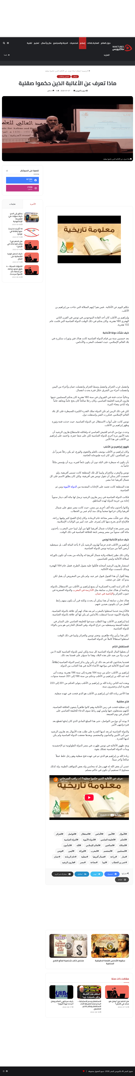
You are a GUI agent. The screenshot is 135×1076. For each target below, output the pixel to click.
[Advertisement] (67, 18)
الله (78, 845)
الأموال (122, 834)
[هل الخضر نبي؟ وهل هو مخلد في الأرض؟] (117, 992)
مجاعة (93, 862)
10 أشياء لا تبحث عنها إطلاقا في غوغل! (15, 231)
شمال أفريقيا (98, 856)
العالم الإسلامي (92, 845)
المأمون (67, 845)
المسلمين (121, 851)
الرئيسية (85, 71)
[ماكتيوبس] (122, 48)
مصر (82, 862)
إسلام (82, 43)
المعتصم (107, 851)
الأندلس (98, 834)
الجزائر (59, 834)
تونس (59, 851)
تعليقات (12, 204)
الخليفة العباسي (107, 839)
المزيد (106, 55)
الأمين (110, 834)
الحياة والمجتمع (60, 43)
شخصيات (74, 43)
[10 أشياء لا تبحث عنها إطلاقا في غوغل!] (31, 232)
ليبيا (104, 862)
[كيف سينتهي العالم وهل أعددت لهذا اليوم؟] (61, 992)
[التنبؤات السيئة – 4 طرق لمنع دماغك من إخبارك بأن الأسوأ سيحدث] (31, 270)
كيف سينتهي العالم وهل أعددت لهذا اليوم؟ (62, 1003)
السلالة (122, 845)
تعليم (36, 43)
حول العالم (105, 43)
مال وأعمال (46, 43)
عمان (56, 856)
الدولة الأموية (70, 486)
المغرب (94, 851)
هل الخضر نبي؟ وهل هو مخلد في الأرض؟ (119, 1003)
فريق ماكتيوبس (81, 91)
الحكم (123, 839)
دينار (124, 856)
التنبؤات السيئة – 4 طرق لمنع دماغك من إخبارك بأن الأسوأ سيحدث (14, 270)
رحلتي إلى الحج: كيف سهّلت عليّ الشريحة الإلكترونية (15, 217)
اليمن (70, 851)
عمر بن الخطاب (119, 862)
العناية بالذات (93, 43)
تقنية (29, 43)
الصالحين (109, 845)
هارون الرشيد (68, 862)
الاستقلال (85, 834)
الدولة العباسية (70, 839)
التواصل (71, 834)
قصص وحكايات (64, 76)
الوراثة (82, 851)
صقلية (84, 856)
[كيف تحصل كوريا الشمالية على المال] (31, 257)
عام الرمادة (70, 856)
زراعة (112, 856)
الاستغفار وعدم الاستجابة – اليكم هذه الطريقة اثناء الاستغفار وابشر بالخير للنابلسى (89, 1005)
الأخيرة (33, 204)
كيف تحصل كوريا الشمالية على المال (14, 256)
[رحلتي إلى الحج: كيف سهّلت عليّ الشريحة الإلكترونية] (31, 217)
